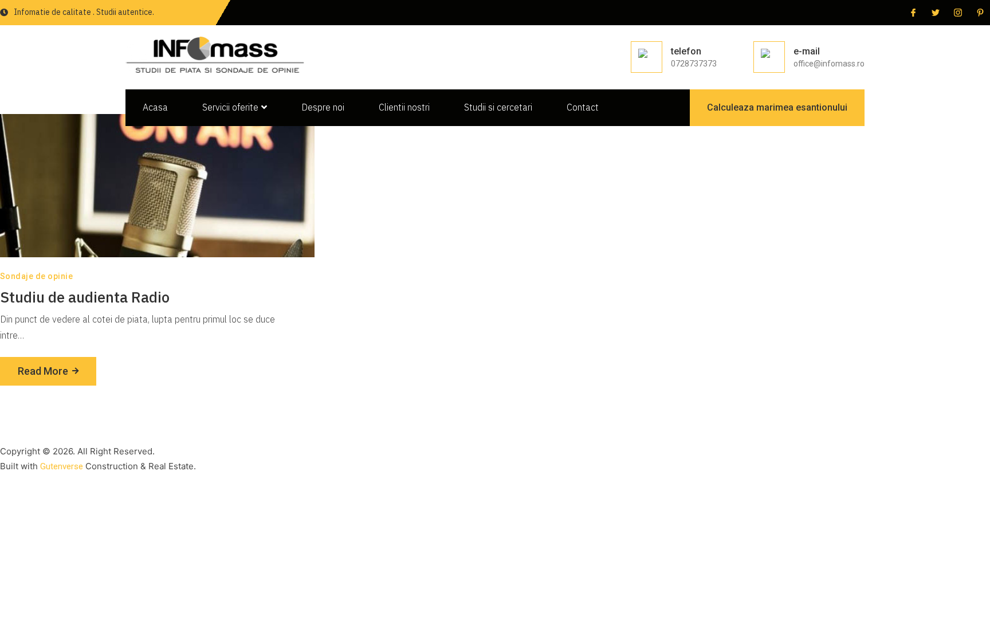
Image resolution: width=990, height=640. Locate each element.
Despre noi (322, 107)
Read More (43, 371)
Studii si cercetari (498, 107)
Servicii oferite (230, 107)
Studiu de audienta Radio (85, 297)
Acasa (155, 107)
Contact (583, 107)
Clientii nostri (404, 107)
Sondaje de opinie (36, 276)
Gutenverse (61, 466)
